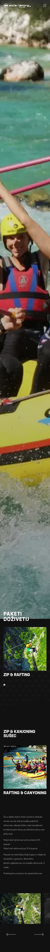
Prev (11, 934)
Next (39, 934)
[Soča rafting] (17, 5)
